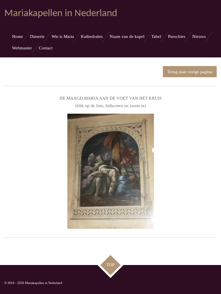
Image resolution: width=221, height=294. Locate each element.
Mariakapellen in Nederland (60, 14)
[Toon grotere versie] (110, 171)
